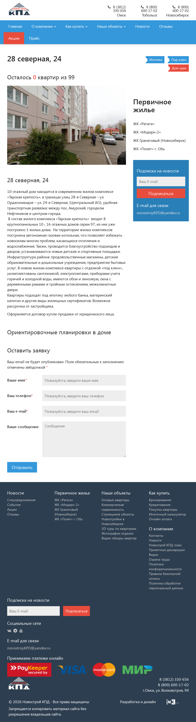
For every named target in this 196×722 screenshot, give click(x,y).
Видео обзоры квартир (119, 538)
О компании (43, 26)
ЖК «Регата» (143, 123)
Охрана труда (159, 559)
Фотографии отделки (117, 533)
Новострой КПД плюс (165, 545)
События (14, 504)
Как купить (75, 26)
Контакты (156, 535)
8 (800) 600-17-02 (149, 9)
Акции (13, 38)
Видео (153, 554)
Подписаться (160, 193)
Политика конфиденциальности (165, 566)
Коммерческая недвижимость (113, 507)
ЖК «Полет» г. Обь (149, 148)
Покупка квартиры (163, 509)
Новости (142, 26)
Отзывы (166, 26)
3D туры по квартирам (119, 528)
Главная (15, 26)
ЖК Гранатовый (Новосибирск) (159, 140)
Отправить (22, 467)
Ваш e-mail (17, 411)
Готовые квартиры (115, 500)
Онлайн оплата (160, 519)
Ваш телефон (20, 395)
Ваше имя (17, 379)
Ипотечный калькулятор (167, 514)
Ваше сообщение (23, 426)
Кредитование (159, 504)
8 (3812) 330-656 (119, 9)
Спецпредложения (21, 500)
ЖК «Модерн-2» (147, 131)
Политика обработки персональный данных (166, 585)
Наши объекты (110, 26)
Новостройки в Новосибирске (113, 521)
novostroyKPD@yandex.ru (28, 647)
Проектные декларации (167, 549)
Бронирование (160, 500)
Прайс (34, 38)
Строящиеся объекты (118, 514)
